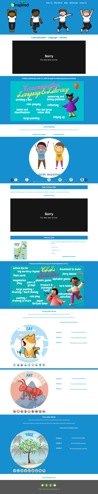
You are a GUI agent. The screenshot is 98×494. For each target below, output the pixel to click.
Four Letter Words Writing (78, 438)
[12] (29, 412)
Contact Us (83, 3)
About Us (49, 3)
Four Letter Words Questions (78, 443)
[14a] (37, 471)
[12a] (33, 471)
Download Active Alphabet (39, 134)
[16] (40, 366)
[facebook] (47, 485)
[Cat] (15, 366)
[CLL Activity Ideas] (47, 266)
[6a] (22, 471)
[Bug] (18, 366)
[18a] (44, 471)
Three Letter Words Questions (78, 337)
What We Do (58, 3)
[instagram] (51, 485)
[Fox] (33, 366)
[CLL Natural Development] (47, 82)
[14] (37, 366)
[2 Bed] (44, 412)
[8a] (26, 471)
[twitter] (43, 485)
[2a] (15, 471)
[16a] (40, 471)
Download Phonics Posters (69, 256)
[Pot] (26, 366)
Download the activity (49, 195)
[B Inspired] (19, 6)
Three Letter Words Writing (78, 332)
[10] (26, 412)
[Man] (29, 366)
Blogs (66, 3)
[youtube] (55, 485)
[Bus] (22, 366)
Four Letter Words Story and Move (78, 448)
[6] (18, 412)
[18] (44, 366)
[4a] (18, 471)
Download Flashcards (59, 134)
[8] (22, 412)
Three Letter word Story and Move (78, 343)
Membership (73, 3)
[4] (15, 412)
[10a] (29, 471)
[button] (12, 180)
